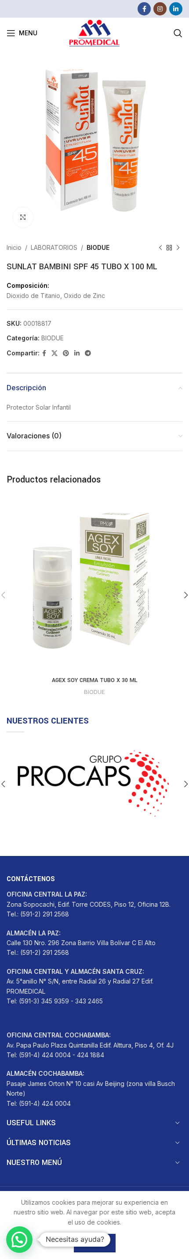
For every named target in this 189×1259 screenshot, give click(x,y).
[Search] (178, 33)
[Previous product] (160, 247)
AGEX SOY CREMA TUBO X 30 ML (95, 680)
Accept (95, 1242)
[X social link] (54, 353)
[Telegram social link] (88, 353)
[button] (19, 1239)
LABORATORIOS (54, 247)
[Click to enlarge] (23, 217)
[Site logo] (94, 32)
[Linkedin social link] (175, 8)
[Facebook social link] (144, 8)
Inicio (14, 247)
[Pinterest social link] (66, 353)
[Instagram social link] (160, 8)
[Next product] (178, 247)
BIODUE (98, 247)
